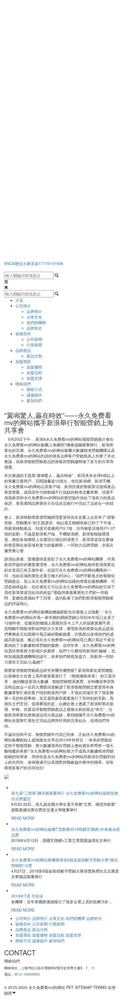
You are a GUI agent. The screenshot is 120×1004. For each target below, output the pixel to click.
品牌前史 (34, 328)
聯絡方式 (34, 389)
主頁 (19, 300)
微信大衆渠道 (27, 263)
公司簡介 (23, 305)
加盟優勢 (34, 367)
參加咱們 (34, 400)
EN (6, 263)
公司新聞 (34, 339)
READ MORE (23, 818)
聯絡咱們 (23, 383)
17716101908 (51, 263)
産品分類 (34, 356)
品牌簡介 (34, 311)
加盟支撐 (34, 378)
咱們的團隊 (36, 322)
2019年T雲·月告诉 (27, 896)
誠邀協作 (34, 395)
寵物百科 (23, 333)
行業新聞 (34, 344)
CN (12, 263)
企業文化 (34, 317)
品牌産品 (23, 350)
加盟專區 (23, 361)
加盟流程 (34, 372)
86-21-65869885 (27, 974)
